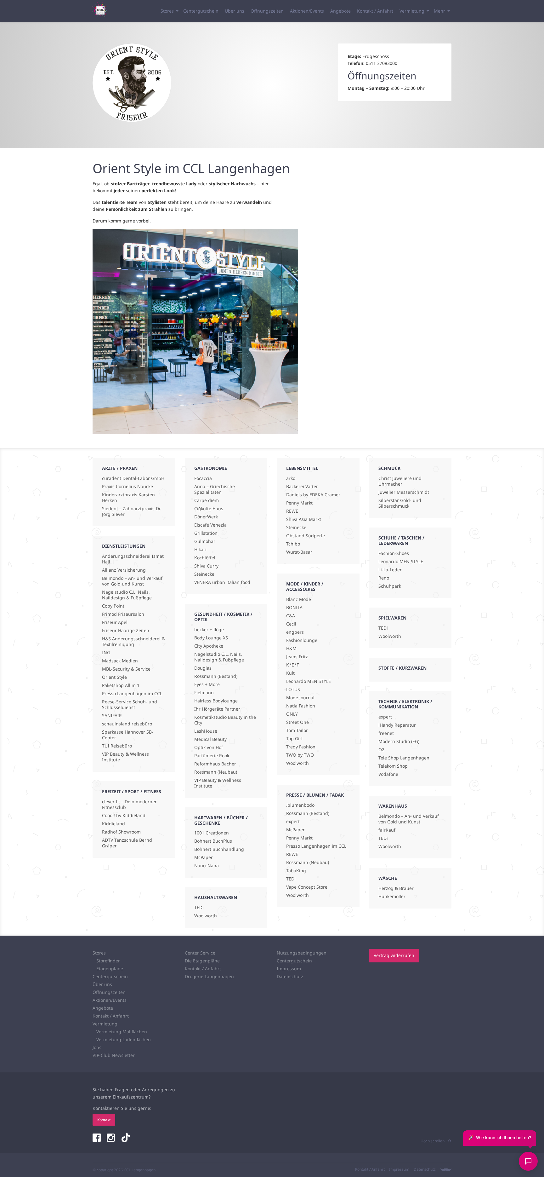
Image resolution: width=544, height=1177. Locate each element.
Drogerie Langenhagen (209, 976)
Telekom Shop (393, 766)
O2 (381, 750)
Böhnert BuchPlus (213, 841)
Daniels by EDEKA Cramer (313, 495)
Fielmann (204, 692)
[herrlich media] (445, 1170)
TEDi (199, 907)
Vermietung (412, 11)
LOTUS (293, 689)
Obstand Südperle (305, 536)
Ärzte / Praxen (120, 468)
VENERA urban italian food (222, 582)
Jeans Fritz (297, 657)
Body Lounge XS (211, 638)
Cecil (291, 624)
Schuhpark (389, 586)
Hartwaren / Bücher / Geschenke (221, 820)
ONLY (292, 714)
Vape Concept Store (306, 887)
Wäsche (387, 878)
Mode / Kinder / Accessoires (304, 586)
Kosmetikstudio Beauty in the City (225, 720)
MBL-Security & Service (126, 669)
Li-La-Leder (390, 570)
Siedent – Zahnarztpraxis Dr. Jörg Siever (132, 511)
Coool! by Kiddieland (123, 815)
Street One (297, 722)
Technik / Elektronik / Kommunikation (405, 704)
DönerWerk (206, 517)
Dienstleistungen (123, 546)
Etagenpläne (109, 969)
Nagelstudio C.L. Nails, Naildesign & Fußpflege (127, 595)
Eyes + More (207, 684)
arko (290, 478)
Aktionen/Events (307, 11)
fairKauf (386, 830)
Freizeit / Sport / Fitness (131, 791)
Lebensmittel (302, 468)
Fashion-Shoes (393, 553)
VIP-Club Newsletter (114, 1055)
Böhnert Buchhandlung (219, 849)
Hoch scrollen (433, 1141)
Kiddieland (113, 824)
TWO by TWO (300, 755)
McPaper (203, 857)
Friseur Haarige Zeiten (125, 630)
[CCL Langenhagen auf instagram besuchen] (111, 1138)
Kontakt (103, 1119)
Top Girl (294, 738)
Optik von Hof (208, 747)
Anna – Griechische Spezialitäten (214, 489)
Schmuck (389, 468)
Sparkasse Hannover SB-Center (127, 735)
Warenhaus (392, 806)
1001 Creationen (211, 833)
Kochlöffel (204, 558)
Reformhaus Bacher (215, 764)
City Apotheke (208, 646)
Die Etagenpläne (202, 961)
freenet (386, 733)
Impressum (289, 969)
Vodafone (388, 774)
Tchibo (293, 544)
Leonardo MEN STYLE (308, 681)
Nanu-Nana (206, 865)
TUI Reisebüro (117, 746)
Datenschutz (290, 976)
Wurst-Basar (299, 552)
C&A (290, 616)
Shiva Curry (206, 566)
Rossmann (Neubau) (215, 772)
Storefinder (108, 961)
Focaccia (203, 478)
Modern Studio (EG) (398, 741)
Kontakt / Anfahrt (375, 11)
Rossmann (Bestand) (215, 676)
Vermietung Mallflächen (121, 1032)
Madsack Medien (120, 661)
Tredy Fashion (300, 747)
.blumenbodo (300, 805)
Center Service (200, 953)
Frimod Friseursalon (123, 614)
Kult (290, 673)
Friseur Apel (115, 622)
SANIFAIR (112, 715)
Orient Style (114, 677)
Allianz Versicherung (124, 570)
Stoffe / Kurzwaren (402, 668)
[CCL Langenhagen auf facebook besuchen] (97, 1138)
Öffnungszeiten (267, 11)
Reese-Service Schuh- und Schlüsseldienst (129, 704)
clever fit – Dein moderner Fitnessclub (129, 804)
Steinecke (204, 574)
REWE (292, 511)
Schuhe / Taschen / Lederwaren (401, 540)
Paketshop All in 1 (120, 685)
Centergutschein (200, 11)
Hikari (200, 549)
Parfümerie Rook (211, 756)
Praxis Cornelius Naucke (127, 486)
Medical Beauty (210, 739)
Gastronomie (210, 468)
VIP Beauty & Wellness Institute (125, 757)
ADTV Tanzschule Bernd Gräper (127, 843)
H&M (291, 648)
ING (106, 652)
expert (293, 821)
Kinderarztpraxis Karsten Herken (128, 497)
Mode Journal (300, 698)
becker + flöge (209, 629)
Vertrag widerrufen (394, 955)
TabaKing (296, 871)
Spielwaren (392, 618)
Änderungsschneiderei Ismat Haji (133, 559)
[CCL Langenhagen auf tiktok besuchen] (125, 1138)
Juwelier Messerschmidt (403, 492)
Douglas (203, 668)
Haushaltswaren (215, 897)
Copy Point (113, 606)
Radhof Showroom (121, 832)
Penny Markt (299, 503)
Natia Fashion (300, 706)
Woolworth (205, 916)
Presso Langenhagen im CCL (132, 693)
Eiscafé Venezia (210, 525)
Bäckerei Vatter (302, 486)
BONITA (294, 607)
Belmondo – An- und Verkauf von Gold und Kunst (132, 581)
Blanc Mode (298, 599)
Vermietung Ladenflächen (123, 1039)
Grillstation (206, 533)
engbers (295, 632)
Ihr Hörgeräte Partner (217, 709)
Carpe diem (206, 500)
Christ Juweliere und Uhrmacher (400, 481)
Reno (383, 578)
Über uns (234, 11)
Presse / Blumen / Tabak (315, 795)
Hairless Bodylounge (216, 701)
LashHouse (205, 731)
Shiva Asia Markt (303, 519)
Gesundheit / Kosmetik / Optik (223, 616)
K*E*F (292, 665)
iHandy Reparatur (397, 725)
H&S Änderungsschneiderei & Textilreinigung (133, 641)
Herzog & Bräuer (396, 888)
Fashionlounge (301, 640)
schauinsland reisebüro (127, 724)
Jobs (97, 1047)
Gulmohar (204, 541)
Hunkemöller (391, 896)
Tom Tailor (297, 730)
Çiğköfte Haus (208, 508)
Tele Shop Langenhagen (403, 758)
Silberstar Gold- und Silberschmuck (399, 503)
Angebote (340, 11)
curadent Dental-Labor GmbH (133, 478)
